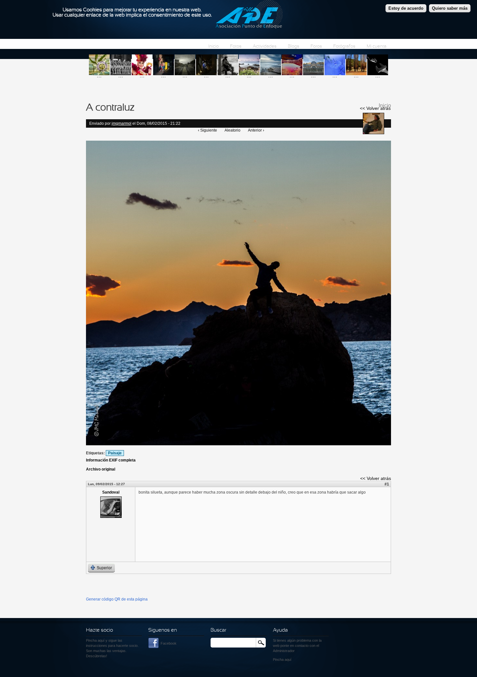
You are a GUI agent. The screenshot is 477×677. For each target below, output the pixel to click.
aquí (288, 659)
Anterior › (256, 130)
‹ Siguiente (207, 130)
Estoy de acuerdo (405, 8)
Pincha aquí (95, 640)
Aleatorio (232, 130)
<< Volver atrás (375, 108)
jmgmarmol (121, 123)
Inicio (213, 46)
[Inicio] (249, 15)
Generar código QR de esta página (117, 599)
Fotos (235, 46)
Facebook (169, 643)
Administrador (284, 651)
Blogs (293, 46)
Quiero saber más (450, 8)
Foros (316, 46)
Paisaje (115, 453)
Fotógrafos (344, 46)
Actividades (264, 46)
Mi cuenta (376, 46)
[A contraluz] (238, 444)
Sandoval (110, 492)
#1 (387, 484)
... (99, 75)
